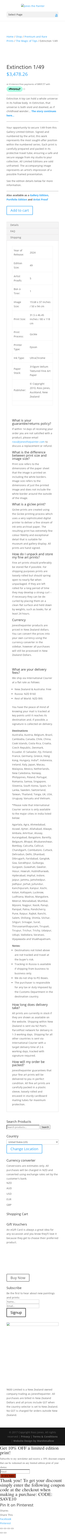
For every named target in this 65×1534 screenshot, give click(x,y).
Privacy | (27, 1436)
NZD (9, 1183)
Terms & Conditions (45, 1436)
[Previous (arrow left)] (1, 1532)
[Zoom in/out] (1, 1528)
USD (9, 1193)
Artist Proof (40, 199)
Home (10, 36)
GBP (8, 1204)
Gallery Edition (39, 195)
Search (45, 1127)
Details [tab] (14, 225)
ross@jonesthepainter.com (28, 441)
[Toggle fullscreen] (5, 1528)
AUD (9, 1188)
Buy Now (17, 1277)
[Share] (8, 1528)
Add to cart (19, 210)
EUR (8, 1199)
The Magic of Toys (26, 41)
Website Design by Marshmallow (33, 1440)
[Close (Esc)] (12, 1528)
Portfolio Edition (16, 199)
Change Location (24, 1148)
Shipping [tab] (15, 237)
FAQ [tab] (12, 231)
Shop (19, 36)
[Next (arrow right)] (5, 1532)
